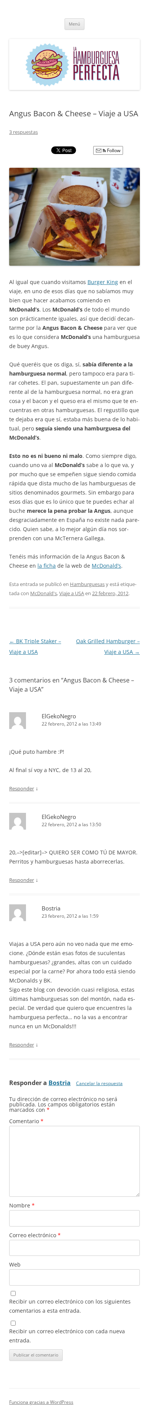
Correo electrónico (35, 1235)
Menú (74, 24)
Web (15, 1264)
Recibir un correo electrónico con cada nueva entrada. (67, 1336)
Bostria (60, 1083)
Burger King (102, 282)
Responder (21, 788)
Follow (113, 150)
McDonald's (43, 593)
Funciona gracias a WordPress (41, 1402)
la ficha (46, 565)
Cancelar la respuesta (99, 1083)
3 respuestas (23, 131)
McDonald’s (106, 565)
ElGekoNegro (59, 716)
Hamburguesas (87, 584)
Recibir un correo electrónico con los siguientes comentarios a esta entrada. (70, 1306)
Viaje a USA (71, 593)
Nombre (22, 1205)
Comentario (26, 1121)
